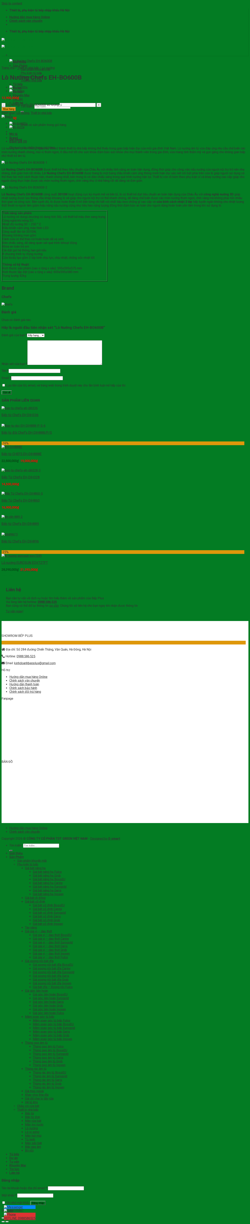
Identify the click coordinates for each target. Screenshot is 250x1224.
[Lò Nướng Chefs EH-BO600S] (18, 87)
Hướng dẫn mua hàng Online (29, 17)
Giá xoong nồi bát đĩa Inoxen (52, 983)
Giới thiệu (16, 853)
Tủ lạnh (30, 1139)
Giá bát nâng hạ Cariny (48, 883)
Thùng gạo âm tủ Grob (48, 1061)
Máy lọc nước (34, 1124)
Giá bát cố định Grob (46, 920)
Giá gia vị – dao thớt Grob (50, 950)
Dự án (13, 1158)
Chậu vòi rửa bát (28, 1106)
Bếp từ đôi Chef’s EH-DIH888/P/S (27, 433)
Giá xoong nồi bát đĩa (39, 961)
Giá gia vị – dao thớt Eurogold (53, 942)
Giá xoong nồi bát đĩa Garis (51, 976)
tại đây (54, 606)
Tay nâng (31, 927)
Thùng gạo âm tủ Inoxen (49, 1065)
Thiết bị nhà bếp (31, 80)
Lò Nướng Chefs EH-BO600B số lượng (32, 105)
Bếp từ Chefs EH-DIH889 (20, 524)
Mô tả (13, 134)
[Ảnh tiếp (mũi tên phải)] (7, 1221)
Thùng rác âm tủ (35, 1069)
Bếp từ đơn (32, 1117)
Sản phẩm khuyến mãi (32, 861)
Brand (13, 138)
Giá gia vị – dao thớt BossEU (52, 935)
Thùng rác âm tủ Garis (47, 1080)
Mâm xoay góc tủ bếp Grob (51, 1035)
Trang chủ (8, 68)
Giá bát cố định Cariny (47, 909)
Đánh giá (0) (18, 141)
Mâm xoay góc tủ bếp (39, 1017)
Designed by (105, 838)
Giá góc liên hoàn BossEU (50, 994)
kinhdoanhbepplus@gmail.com (35, 663)
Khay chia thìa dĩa (36, 1095)
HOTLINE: (20, 1218)
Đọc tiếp (7, 422)
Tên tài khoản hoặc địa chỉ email (24, 1188)
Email (6, 378)
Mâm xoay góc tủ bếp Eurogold (54, 1028)
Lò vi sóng (32, 1132)
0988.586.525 (26, 656)
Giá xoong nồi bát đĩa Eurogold (53, 972)
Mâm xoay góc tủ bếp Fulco (51, 1020)
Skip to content (12, 3)
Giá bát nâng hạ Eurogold (49, 887)
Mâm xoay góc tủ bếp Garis (51, 1031)
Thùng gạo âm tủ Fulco (48, 1046)
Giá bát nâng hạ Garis (47, 890)
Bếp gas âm (33, 1147)
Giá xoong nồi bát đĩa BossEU (53, 965)
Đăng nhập (38, 1203)
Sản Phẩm (20, 65)
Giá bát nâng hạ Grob (47, 875)
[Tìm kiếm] (10, 850)
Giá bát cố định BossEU (49, 905)
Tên (5, 371)
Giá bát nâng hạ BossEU (49, 879)
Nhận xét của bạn (14, 364)
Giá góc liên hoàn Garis (48, 1002)
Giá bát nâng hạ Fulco (47, 872)
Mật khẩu (9, 1195)
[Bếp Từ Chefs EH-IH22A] (16, 91)
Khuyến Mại (21, 95)
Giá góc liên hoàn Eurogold (51, 998)
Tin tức (14, 1169)
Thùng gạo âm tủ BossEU (50, 1050)
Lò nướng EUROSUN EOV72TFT (25, 563)
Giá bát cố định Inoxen (48, 924)
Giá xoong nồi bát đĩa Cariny (52, 968)
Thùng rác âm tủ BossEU (49, 1072)
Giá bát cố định (35, 901)
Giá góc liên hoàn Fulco (48, 1013)
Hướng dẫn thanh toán (24, 684)
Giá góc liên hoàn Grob (48, 1005)
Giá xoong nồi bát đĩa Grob (51, 979)
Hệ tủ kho (31, 1102)
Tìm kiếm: (15, 845)
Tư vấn (14, 1162)
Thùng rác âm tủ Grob (47, 1084)
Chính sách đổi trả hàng (25, 692)
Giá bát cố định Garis (47, 916)
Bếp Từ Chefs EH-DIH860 (21, 500)
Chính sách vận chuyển (25, 21)
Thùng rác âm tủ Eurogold (50, 1076)
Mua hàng (8, 109)
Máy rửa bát (33, 1121)
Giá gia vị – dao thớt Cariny (51, 939)
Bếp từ (29, 1113)
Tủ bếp (18, 84)
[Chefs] (7, 117)
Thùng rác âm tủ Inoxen (48, 1087)
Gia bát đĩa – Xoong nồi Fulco (53, 987)
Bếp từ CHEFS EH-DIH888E (22, 454)
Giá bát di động (35, 898)
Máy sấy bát (33, 1143)
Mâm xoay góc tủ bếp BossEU (53, 1024)
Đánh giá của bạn (14, 335)
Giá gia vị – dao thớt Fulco (50, 957)
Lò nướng (48, 68)
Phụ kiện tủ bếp (31, 73)
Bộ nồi (29, 1150)
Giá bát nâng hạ (35, 868)
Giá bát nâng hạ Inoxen (48, 894)
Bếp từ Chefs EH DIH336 (20, 415)
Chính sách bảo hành (23, 688)
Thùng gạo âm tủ (36, 1043)
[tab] (127, 134)
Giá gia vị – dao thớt (38, 931)
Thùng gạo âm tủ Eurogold (50, 1054)
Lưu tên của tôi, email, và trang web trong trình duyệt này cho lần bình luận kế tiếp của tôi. (66, 385)
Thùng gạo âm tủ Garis (48, 1058)
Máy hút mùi (33, 1136)
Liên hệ (14, 1173)
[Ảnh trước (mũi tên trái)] (3, 1221)
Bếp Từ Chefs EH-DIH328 (21, 477)
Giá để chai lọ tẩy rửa (39, 1098)
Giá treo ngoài (34, 1091)
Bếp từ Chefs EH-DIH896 (20, 541)
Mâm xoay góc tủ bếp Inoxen (52, 1039)
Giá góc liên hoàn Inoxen (49, 1009)
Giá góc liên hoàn (36, 991)
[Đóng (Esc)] (3, 1218)
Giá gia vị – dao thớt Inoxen (51, 953)
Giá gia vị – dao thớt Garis (50, 946)
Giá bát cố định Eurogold (49, 913)
